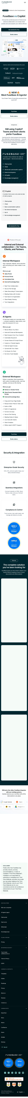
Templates (3, 973)
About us (3, 993)
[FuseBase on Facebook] (5, 1073)
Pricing (2, 942)
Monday (3, 1042)
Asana (2, 1032)
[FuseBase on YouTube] (16, 1073)
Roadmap (3, 983)
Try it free (14, 434)
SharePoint (3, 1013)
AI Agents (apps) (5, 912)
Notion (2, 1022)
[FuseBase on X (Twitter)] (9, 1073)
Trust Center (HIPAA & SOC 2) (5, 952)
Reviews (3, 998)
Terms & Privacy (5, 958)
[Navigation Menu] (25, 2)
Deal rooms (4, 922)
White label (4, 927)
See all (5, 1047)
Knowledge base (5, 932)
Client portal (4, 917)
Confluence (4, 1027)
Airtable (3, 1037)
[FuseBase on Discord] (23, 1073)
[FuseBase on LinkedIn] (12, 1073)
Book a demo (14, 439)
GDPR (2, 963)
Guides (3, 978)
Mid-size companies (6, 907)
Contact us (3, 1002)
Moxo (2, 1017)
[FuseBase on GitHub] (19, 1073)
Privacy (3, 988)
